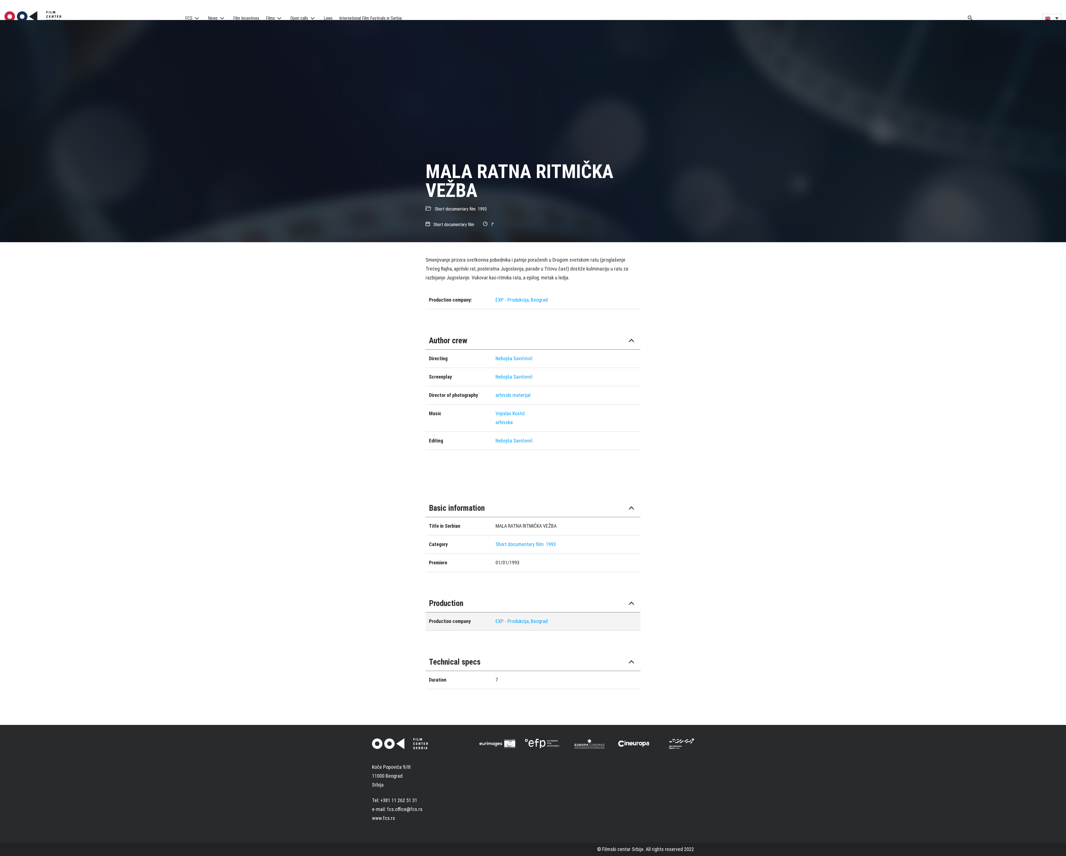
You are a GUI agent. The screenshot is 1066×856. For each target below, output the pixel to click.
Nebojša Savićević (514, 358)
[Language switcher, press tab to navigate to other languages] (1052, 18)
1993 (482, 209)
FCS (188, 18)
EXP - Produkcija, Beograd (522, 300)
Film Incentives (246, 18)
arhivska (504, 422)
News (213, 18)
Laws (328, 18)
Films (270, 18)
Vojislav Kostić (510, 413)
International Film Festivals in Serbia (370, 18)
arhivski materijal (513, 395)
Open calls (299, 18)
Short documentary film (455, 209)
